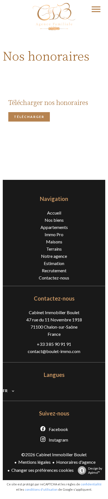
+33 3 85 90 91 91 (54, 344)
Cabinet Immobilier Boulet (54, 312)
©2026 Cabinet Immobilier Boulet (54, 454)
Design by (95, 470)
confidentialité (91, 484)
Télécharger (29, 117)
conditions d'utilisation (41, 489)
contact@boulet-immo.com (54, 351)
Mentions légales (34, 462)
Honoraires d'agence (76, 462)
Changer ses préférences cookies (42, 470)
